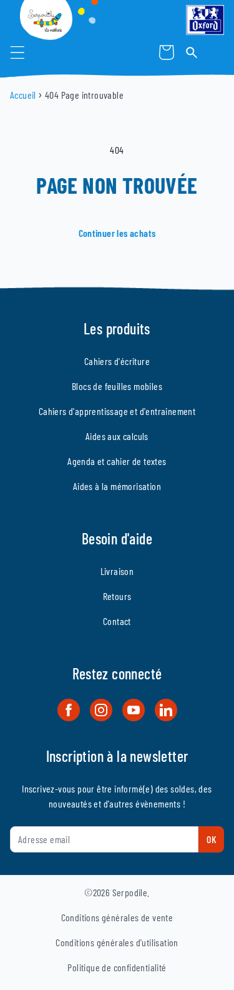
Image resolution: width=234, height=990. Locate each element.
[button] (17, 52)
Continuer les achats (117, 233)
